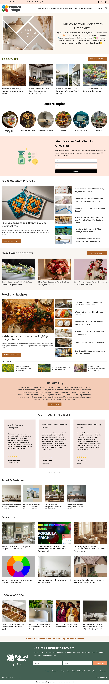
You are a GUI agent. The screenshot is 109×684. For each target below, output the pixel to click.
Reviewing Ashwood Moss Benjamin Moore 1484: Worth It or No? (93, 626)
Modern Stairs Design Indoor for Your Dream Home (12, 91)
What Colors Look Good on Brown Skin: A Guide (67, 625)
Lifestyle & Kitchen (71, 8)
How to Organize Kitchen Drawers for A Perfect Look (13, 626)
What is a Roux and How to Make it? (90, 342)
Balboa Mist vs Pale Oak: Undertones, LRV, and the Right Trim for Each (32, 506)
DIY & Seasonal (86, 8)
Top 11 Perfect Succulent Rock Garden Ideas (94, 90)
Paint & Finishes (56, 8)
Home (47, 671)
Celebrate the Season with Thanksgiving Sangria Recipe (25, 338)
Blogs (63, 671)
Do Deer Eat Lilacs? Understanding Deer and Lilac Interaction (96, 368)
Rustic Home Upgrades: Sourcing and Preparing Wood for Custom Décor (89, 220)
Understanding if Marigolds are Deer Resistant (61, 368)
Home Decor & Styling (45, 130)
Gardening (98, 8)
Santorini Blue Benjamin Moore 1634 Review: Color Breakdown (75, 506)
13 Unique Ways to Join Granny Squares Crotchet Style (24, 224)
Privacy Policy (92, 671)
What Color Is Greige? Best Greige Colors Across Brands (39, 91)
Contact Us (71, 671)
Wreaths (63, 130)
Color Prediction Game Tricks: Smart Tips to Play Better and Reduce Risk (52, 548)
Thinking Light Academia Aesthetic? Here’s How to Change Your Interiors (89, 548)
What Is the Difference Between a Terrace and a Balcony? (67, 91)
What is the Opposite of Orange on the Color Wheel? (17, 581)
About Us (55, 671)
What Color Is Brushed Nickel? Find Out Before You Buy (39, 626)
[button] (49, 472)
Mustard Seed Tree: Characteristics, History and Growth (24, 368)
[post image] (63, 190)
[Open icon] (99, 2)
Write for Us (81, 671)
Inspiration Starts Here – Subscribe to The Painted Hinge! (22, 2)
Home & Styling (42, 8)
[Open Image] (11, 493)
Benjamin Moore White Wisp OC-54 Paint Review (54, 581)
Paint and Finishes (81, 130)
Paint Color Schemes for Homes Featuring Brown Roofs (89, 581)
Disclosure (103, 671)
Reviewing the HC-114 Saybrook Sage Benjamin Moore (17, 547)
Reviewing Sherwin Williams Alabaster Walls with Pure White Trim (11, 506)
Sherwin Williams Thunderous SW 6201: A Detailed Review (53, 506)
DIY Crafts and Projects (10, 131)
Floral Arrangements (28, 130)
